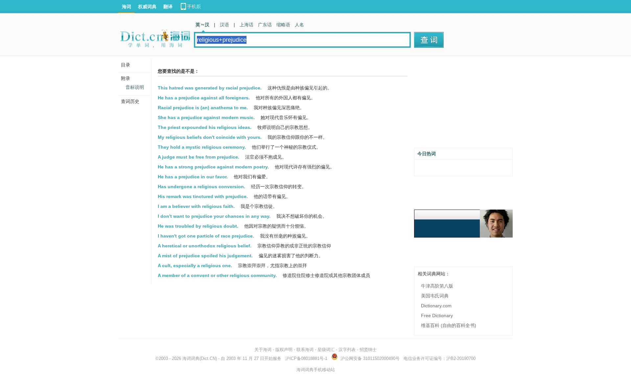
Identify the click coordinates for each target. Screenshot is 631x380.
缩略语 (283, 24)
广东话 (265, 24)
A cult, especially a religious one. (195, 265)
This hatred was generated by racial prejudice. (210, 87)
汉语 (224, 24)
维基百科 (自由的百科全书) (448, 325)
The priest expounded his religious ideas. (204, 127)
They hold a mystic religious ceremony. (202, 147)
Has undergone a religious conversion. (201, 186)
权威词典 (147, 6)
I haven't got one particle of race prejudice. (206, 236)
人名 (299, 24)
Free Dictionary (437, 315)
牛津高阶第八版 (437, 286)
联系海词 (305, 349)
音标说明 (135, 87)
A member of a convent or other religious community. (217, 275)
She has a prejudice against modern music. (206, 117)
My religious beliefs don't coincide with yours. (210, 137)
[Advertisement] (463, 104)
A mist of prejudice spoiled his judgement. (205, 255)
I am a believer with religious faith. (196, 206)
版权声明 (283, 349)
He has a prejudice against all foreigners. (204, 97)
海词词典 (190, 358)
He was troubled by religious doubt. (198, 226)
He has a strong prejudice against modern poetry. (213, 166)
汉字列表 (347, 349)
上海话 (246, 24)
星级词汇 (326, 349)
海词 (126, 6)
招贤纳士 (368, 349)
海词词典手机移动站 (315, 369)
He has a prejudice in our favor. (193, 176)
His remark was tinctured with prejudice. (203, 196)
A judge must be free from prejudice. (198, 157)
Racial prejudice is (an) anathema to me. (203, 107)
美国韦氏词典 (435, 295)
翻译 (168, 6)
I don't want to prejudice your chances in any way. (214, 216)
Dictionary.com (436, 305)
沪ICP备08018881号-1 (306, 358)
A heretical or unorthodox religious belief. (204, 245)
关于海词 (262, 349)
